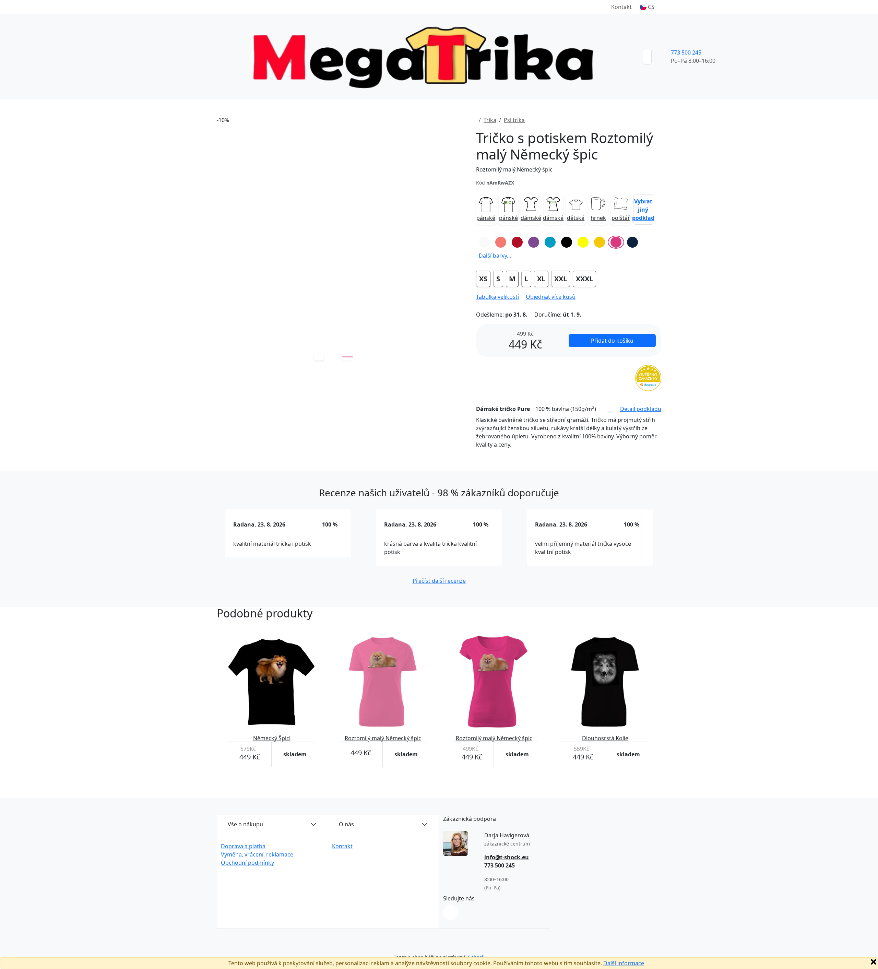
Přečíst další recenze (439, 580)
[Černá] (566, 242)
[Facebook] (450, 913)
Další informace (623, 963)
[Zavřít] (873, 962)
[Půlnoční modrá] (632, 242)
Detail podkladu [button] (640, 409)
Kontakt (621, 7)
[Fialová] (533, 242)
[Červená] (517, 242)
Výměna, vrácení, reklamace (257, 854)
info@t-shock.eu (506, 857)
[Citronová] (583, 242)
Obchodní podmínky (247, 862)
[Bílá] (484, 242)
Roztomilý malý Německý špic (514, 169)
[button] (647, 7)
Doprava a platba (243, 846)
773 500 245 (686, 52)
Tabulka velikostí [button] (497, 296)
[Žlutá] (599, 242)
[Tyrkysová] (550, 242)
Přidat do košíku (612, 340)
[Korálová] (501, 242)
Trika (490, 120)
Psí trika (514, 120)
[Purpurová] (616, 242)
